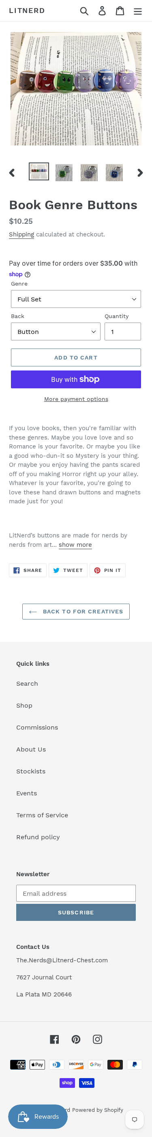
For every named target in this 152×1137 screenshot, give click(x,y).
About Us (31, 749)
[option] (38, 171)
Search (27, 683)
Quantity (116, 316)
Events (26, 793)
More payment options (76, 399)
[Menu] (138, 11)
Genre (19, 283)
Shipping (21, 234)
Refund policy (38, 837)
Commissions (37, 727)
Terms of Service (42, 815)
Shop (24, 705)
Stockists (30, 771)
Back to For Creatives (82, 611)
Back (17, 316)
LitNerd (27, 10)
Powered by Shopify (97, 1110)
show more (75, 544)
